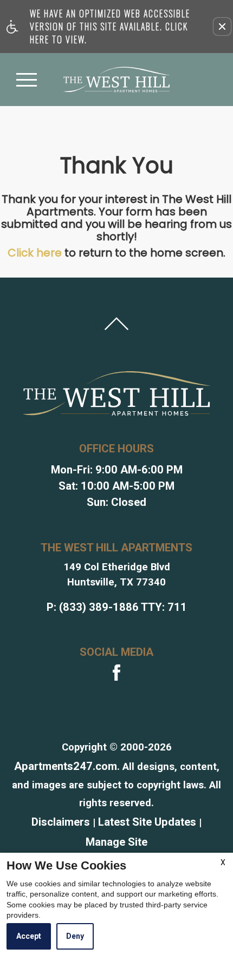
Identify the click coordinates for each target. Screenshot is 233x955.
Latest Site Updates (147, 821)
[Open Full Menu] (26, 79)
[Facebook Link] (116, 672)
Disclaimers (60, 821)
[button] (222, 26)
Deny (75, 936)
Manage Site (116, 841)
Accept (28, 936)
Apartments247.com (65, 766)
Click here (35, 252)
